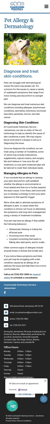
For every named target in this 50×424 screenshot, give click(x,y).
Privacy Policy (11, 421)
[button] (44, 399)
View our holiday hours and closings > (19, 377)
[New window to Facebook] (5, 293)
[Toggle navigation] (46, 6)
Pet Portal (25, 394)
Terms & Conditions (24, 421)
